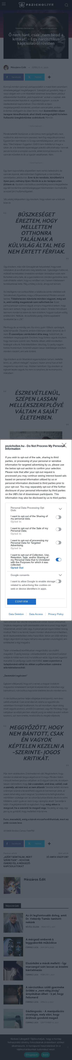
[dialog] (36, 530)
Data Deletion (16, 614)
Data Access (36, 614)
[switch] (58, 517)
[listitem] (36, 509)
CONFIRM (21, 601)
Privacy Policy (55, 614)
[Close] (65, 446)
